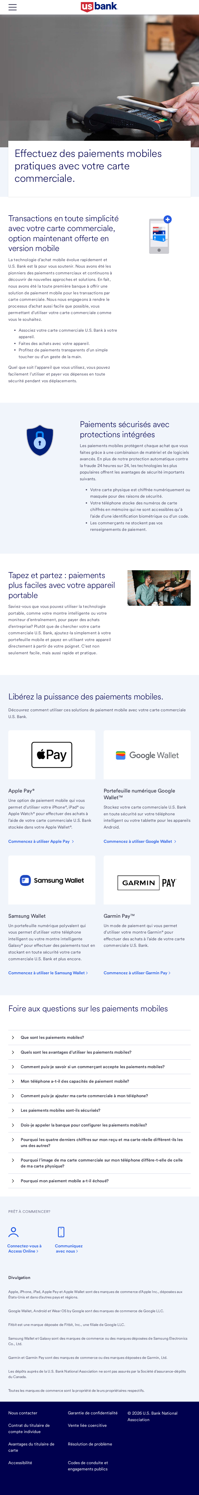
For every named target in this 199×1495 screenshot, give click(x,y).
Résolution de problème (90, 1444)
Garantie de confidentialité (93, 1412)
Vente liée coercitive (87, 1425)
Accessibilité (20, 1462)
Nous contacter (22, 1412)
